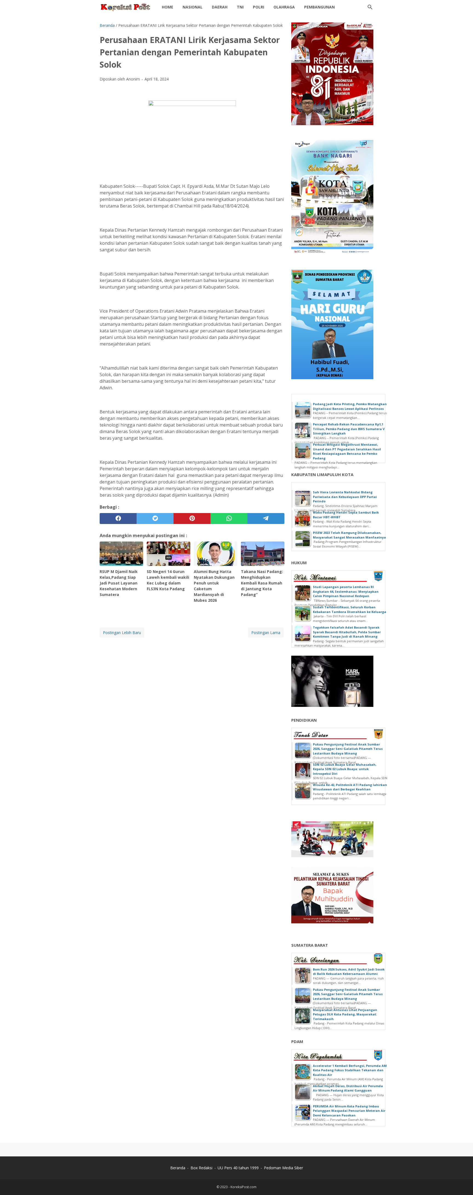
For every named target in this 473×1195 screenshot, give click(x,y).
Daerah (219, 7)
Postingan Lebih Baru (122, 632)
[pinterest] (192, 518)
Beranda (177, 1167)
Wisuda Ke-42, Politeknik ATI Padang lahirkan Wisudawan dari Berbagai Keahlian (350, 787)
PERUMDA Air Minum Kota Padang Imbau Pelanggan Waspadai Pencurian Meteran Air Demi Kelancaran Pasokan (349, 1110)
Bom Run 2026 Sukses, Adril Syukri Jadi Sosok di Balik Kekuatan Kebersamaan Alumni (349, 971)
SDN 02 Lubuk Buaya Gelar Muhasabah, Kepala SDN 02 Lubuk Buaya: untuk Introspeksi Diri (344, 769)
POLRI (258, 7)
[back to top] (462, 1182)
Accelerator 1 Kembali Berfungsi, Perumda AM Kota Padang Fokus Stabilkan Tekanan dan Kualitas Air (350, 1070)
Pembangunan (319, 7)
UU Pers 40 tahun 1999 (238, 1167)
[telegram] (265, 518)
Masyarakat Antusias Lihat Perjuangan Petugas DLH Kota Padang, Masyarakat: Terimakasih (345, 1014)
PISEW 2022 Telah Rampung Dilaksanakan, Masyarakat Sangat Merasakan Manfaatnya (349, 535)
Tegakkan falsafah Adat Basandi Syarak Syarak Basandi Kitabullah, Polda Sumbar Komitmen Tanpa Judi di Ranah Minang (347, 631)
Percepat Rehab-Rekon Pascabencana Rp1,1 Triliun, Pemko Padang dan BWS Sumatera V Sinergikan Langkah (349, 428)
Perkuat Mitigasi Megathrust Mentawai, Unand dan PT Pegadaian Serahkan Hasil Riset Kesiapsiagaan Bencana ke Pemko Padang (347, 451)
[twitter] (155, 518)
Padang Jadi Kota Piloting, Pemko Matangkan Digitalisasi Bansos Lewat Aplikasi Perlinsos (350, 406)
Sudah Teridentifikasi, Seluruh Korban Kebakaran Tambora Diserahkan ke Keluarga (349, 609)
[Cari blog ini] (370, 7)
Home (167, 7)
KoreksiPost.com (243, 1187)
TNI (240, 7)
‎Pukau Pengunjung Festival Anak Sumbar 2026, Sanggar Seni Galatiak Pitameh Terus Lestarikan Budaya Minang (348, 748)
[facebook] (118, 518)
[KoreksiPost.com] (126, 7)
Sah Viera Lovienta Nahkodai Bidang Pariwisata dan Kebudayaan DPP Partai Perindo (345, 496)
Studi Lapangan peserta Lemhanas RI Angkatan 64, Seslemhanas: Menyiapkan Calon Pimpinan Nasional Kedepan (346, 591)
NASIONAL (193, 7)
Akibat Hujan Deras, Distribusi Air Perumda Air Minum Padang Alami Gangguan (348, 1088)
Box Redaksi (201, 1167)
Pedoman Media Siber (283, 1167)
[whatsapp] (228, 518)
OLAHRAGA (284, 7)
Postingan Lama (265, 632)
